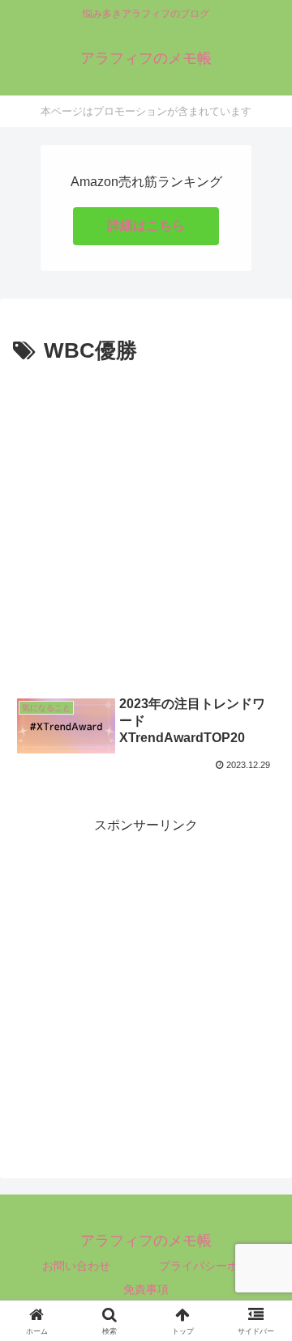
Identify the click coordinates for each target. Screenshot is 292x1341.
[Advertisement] (146, 523)
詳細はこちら (146, 225)
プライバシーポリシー (216, 1265)
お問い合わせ (76, 1265)
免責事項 (146, 1289)
